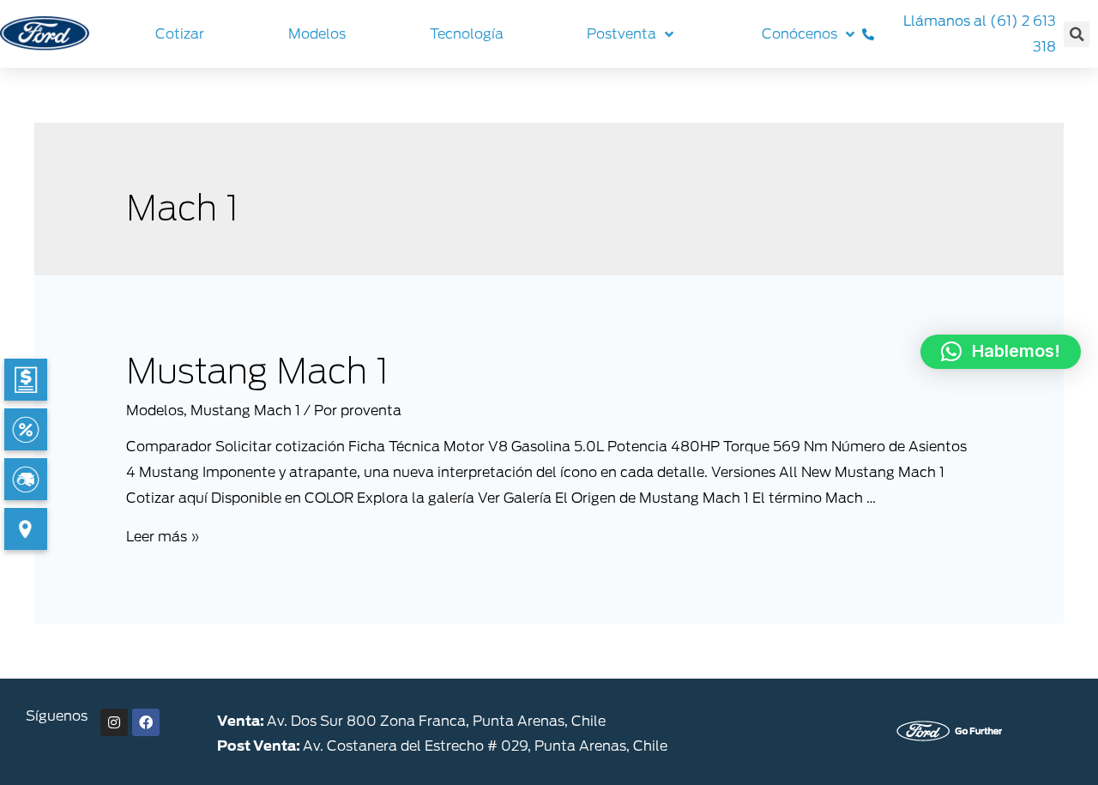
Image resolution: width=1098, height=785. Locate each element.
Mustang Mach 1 (257, 371)
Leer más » (163, 536)
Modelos (155, 410)
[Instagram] (114, 722)
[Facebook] (146, 722)
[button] (1000, 352)
